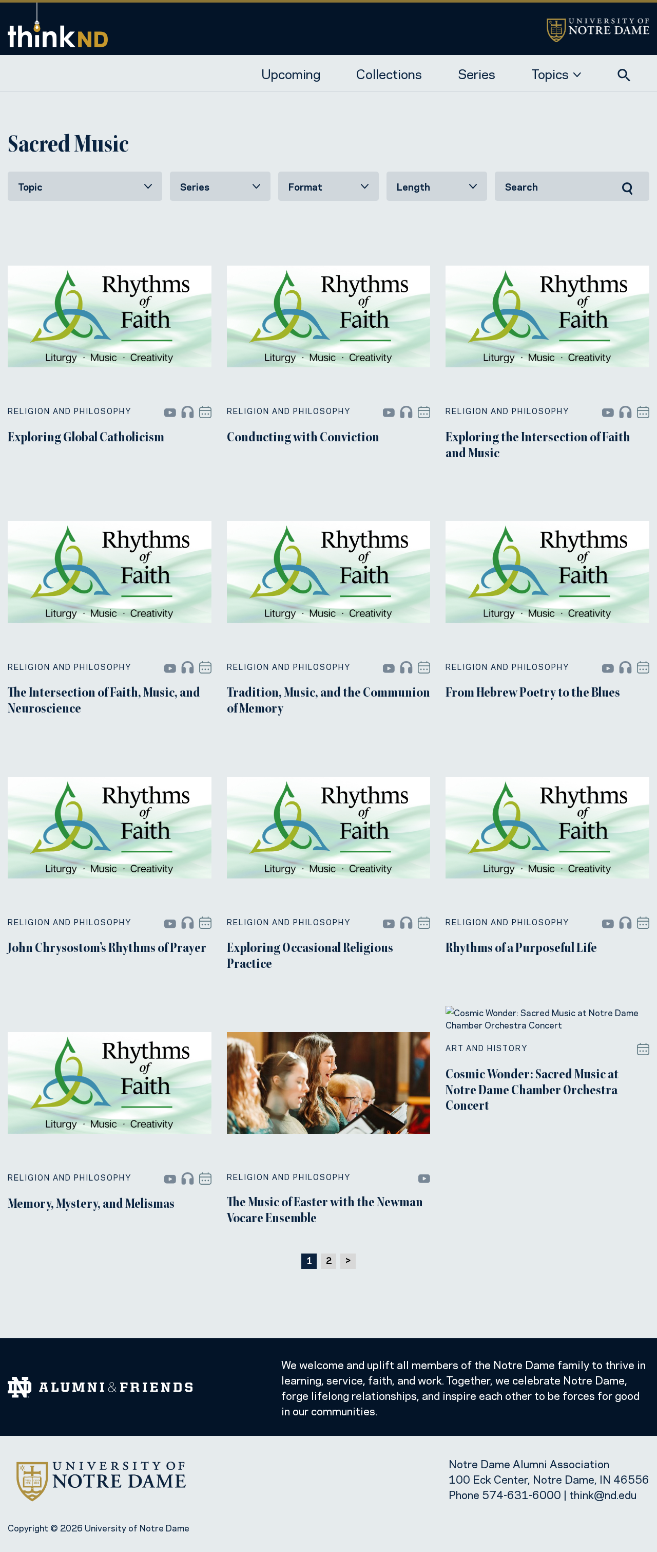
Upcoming (290, 73)
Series (476, 73)
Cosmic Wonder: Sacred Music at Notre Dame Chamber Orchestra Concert (532, 1091)
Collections (389, 73)
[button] (624, 72)
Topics (550, 73)
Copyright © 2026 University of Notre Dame (98, 1527)
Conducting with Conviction (303, 438)
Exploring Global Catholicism (86, 438)
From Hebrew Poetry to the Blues (533, 693)
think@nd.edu (602, 1494)
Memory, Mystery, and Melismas (91, 1205)
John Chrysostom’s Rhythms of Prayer (107, 949)
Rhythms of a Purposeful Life (521, 949)
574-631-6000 (521, 1494)
